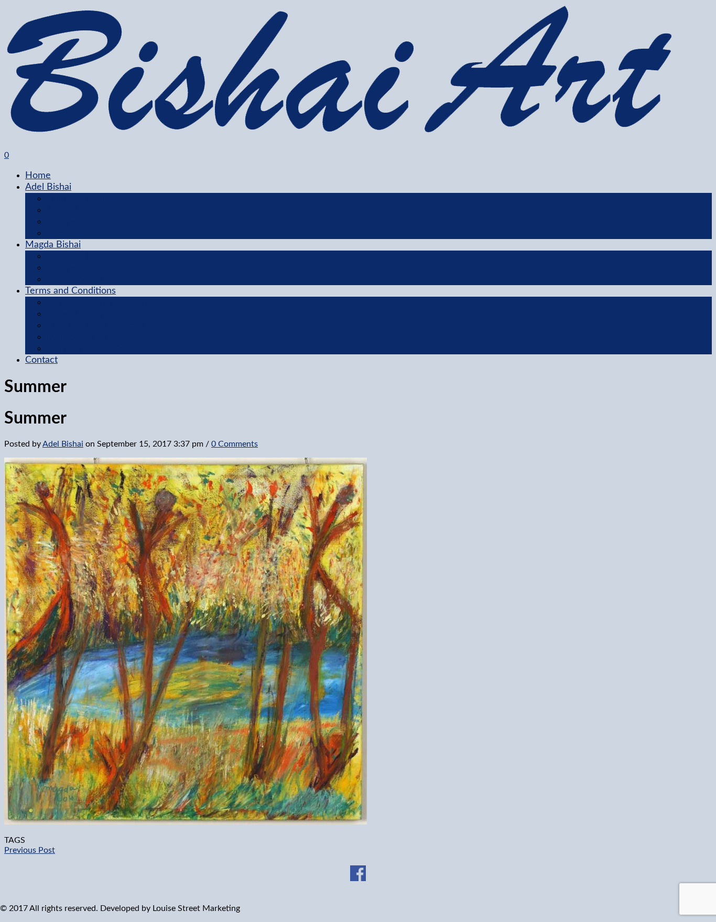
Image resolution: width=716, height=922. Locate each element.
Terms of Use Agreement (98, 302)
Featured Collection (87, 198)
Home (38, 175)
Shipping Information (89, 348)
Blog (55, 233)
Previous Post (29, 850)
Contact (41, 360)
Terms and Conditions (70, 291)
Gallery (60, 221)
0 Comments (234, 444)
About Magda (74, 279)
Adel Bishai (48, 187)
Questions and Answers (95, 325)
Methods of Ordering (90, 337)
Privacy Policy (75, 314)
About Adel (69, 210)
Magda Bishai (53, 245)
